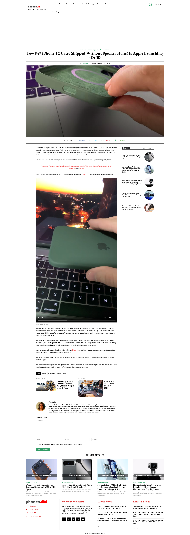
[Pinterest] (73, 519)
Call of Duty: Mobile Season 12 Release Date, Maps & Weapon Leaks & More (65, 384)
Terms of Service (35, 516)
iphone (82, 168)
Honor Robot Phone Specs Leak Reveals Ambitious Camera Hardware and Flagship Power (132, 182)
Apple (44, 373)
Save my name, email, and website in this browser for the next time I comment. (60, 444)
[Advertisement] (95, 31)
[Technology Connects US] (41, 502)
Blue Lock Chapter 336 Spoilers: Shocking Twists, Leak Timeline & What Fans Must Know (148, 522)
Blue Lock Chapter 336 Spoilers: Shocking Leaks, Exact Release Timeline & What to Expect (148, 514)
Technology (91, 50)
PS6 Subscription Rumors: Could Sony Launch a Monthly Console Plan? (131, 194)
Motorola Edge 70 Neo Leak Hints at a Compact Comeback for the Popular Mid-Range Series (131, 169)
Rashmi (85, 63)
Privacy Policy (34, 509)
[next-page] (102, 526)
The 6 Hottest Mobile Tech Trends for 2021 (109, 384)
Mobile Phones (105, 50)
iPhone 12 (85, 175)
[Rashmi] (41, 406)
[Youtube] (83, 519)
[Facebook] (64, 519)
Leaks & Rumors (103, 482)
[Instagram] (69, 519)
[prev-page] (98, 526)
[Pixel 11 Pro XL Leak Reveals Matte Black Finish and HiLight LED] (149, 157)
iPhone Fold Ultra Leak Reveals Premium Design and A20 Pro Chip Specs (41, 487)
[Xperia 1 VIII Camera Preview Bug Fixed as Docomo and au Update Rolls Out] (149, 207)
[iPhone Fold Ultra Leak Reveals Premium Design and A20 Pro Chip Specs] (41, 469)
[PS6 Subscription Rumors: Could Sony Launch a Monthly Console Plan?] (149, 195)
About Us (33, 506)
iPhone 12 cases (62, 373)
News (81, 50)
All (144, 148)
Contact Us (33, 513)
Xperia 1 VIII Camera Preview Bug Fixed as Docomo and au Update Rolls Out (131, 207)
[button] (154, 4)
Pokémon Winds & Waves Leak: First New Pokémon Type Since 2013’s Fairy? (147, 507)
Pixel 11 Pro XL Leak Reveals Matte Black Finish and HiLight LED (131, 156)
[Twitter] (78, 519)
